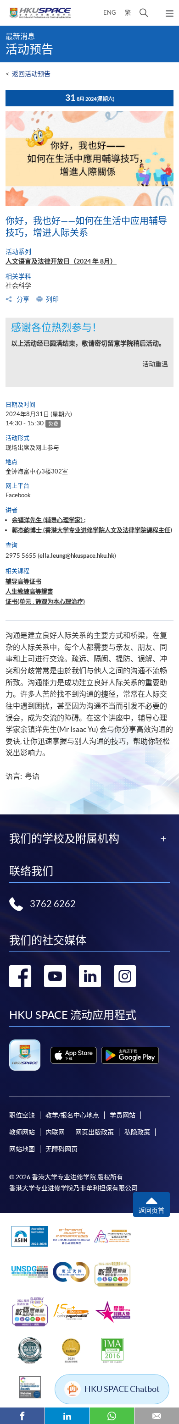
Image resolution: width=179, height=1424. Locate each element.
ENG (109, 13)
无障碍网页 (61, 1149)
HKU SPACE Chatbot (122, 1389)
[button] (144, 13)
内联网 (55, 1132)
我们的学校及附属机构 (64, 839)
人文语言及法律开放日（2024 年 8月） (61, 261)
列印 (52, 299)
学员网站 (122, 1115)
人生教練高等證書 (29, 591)
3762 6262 (53, 904)
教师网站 (22, 1132)
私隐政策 (137, 1132)
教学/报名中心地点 (72, 1115)
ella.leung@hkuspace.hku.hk (76, 555)
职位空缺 (22, 1115)
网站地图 (22, 1149)
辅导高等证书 (23, 581)
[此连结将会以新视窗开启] (73, 1055)
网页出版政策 (94, 1132)
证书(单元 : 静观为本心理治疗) (45, 601)
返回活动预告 (31, 73)
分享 (22, 299)
